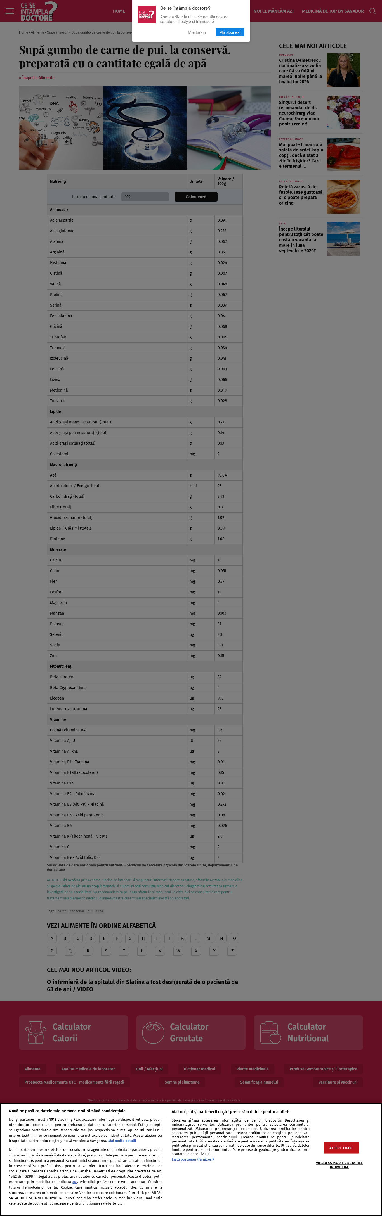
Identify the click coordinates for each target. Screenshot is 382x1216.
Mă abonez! (230, 32)
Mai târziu (197, 32)
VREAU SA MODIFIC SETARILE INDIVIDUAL (339, 1165)
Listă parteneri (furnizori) (193, 1159)
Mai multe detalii (122, 1141)
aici (74, 1182)
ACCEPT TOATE (341, 1148)
